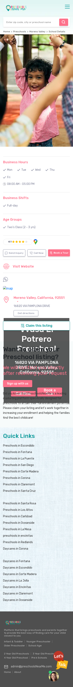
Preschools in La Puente (18, 458)
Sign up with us (17, 383)
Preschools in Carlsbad (17, 516)
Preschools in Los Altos (18, 510)
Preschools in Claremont (19, 484)
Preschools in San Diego (18, 465)
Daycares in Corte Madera (19, 574)
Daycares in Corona (15, 548)
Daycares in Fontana (16, 561)
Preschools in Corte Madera (21, 471)
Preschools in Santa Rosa (19, 503)
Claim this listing (39, 326)
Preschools (19, 31)
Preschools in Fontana (17, 452)
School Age (35, 645)
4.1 (9, 241)
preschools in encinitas (18, 535)
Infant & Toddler (13, 641)
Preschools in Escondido (18, 445)
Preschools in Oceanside (18, 523)
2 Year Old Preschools (16, 653)
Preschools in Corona (16, 478)
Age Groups (12, 219)
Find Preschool (63, 22)
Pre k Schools (39, 657)
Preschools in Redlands (18, 542)
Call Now (39, 253)
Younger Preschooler (38, 641)
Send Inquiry (16, 253)
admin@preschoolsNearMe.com (31, 666)
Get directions (26, 313)
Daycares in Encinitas (17, 587)
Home (6, 31)
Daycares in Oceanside (17, 600)
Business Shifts (16, 198)
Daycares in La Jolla (16, 580)
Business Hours (15, 162)
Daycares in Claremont (18, 593)
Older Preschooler (14, 645)
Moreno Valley (37, 31)
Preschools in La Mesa (17, 529)
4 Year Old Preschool (16, 657)
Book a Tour (61, 252)
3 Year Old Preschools (45, 653)
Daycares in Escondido (17, 567)
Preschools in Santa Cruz (19, 491)
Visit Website (23, 266)
